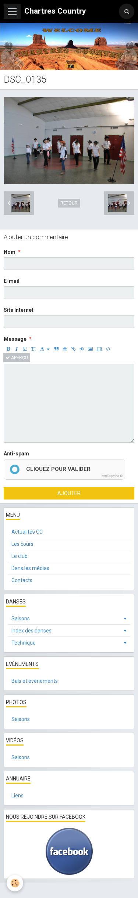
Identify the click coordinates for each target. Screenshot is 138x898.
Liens (17, 795)
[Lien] (73, 349)
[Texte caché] (81, 349)
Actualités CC (27, 532)
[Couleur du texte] (45, 349)
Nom (9, 252)
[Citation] (56, 349)
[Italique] (16, 349)
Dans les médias (30, 568)
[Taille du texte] (33, 349)
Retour (69, 203)
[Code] (108, 349)
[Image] (90, 349)
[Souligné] (25, 349)
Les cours (22, 544)
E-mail (12, 281)
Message (15, 339)
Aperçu (19, 357)
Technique (23, 643)
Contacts (21, 580)
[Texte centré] (64, 349)
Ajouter (69, 493)
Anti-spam (16, 454)
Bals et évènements (34, 681)
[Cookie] (15, 883)
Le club (19, 556)
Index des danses (31, 631)
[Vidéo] (99, 349)
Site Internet (18, 310)
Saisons (20, 618)
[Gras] (8, 349)
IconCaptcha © (111, 476)
